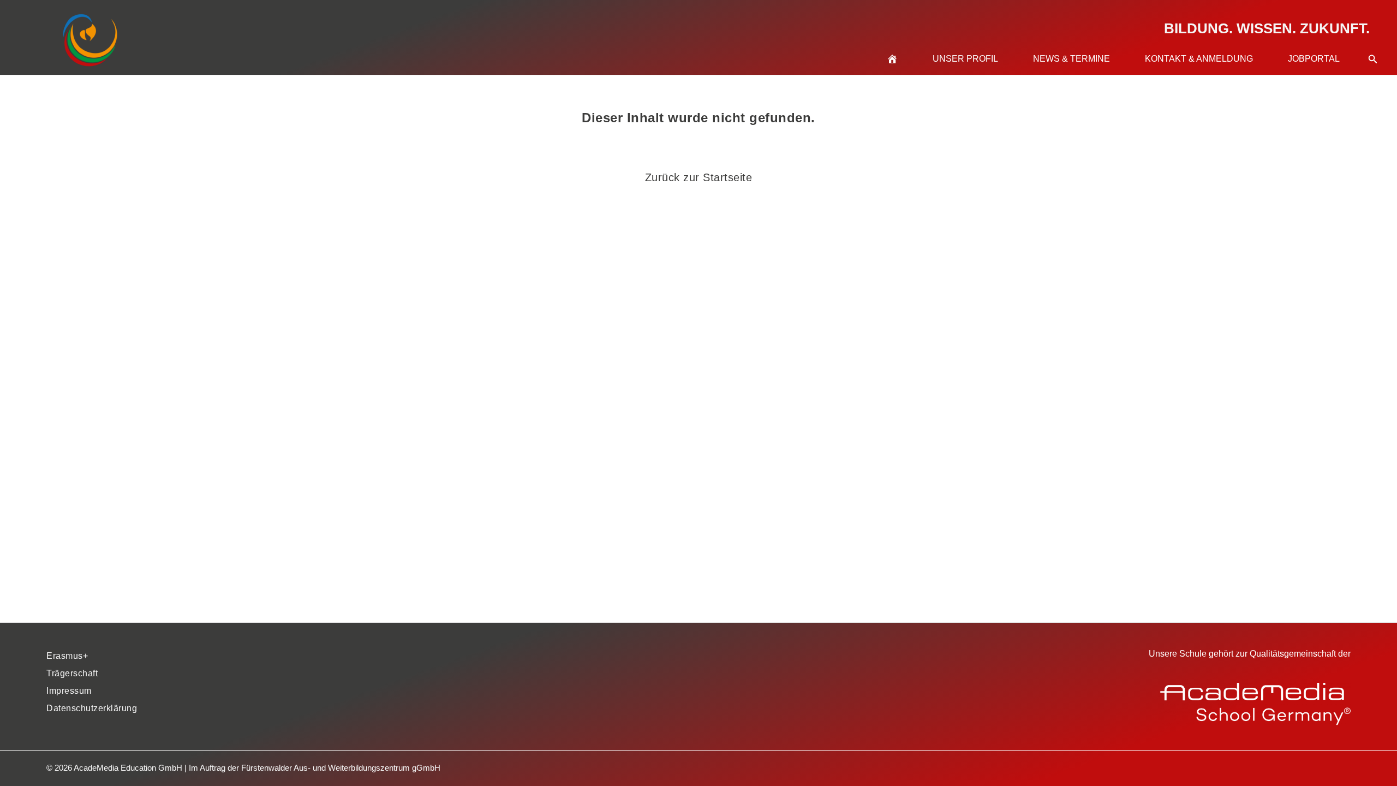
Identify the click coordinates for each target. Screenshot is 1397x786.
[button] (1373, 46)
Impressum (69, 690)
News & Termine (1071, 58)
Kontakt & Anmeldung (1199, 58)
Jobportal (1314, 58)
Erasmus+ (67, 655)
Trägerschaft (72, 673)
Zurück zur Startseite (699, 177)
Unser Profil (965, 58)
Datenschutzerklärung (91, 708)
